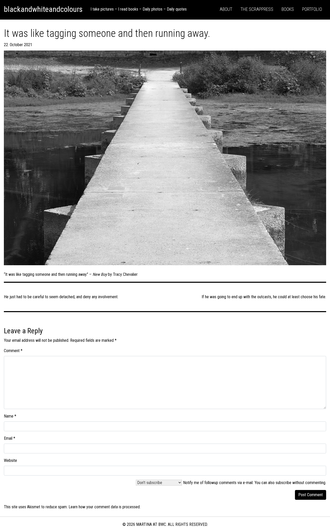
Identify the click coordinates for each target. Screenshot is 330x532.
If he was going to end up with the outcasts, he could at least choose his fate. (264, 296)
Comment (13, 350)
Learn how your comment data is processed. (105, 506)
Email (9, 438)
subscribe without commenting (300, 482)
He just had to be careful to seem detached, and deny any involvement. (61, 296)
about (226, 9)
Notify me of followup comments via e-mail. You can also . (254, 482)
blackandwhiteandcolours (43, 9)
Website (10, 460)
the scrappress (257, 9)
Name (10, 416)
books (288, 9)
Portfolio (312, 9)
